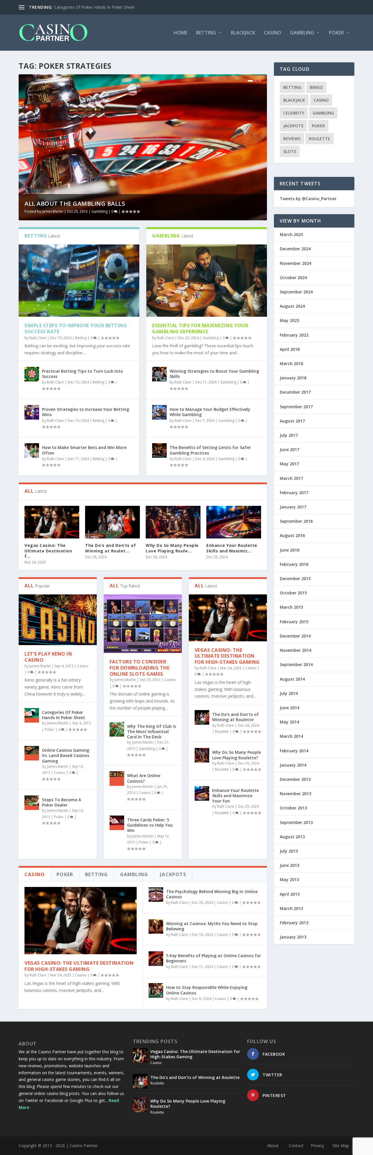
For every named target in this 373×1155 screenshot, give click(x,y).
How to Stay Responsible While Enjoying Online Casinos (206, 990)
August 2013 (292, 836)
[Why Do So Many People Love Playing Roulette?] (173, 522)
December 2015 (295, 578)
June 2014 (289, 707)
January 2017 (293, 507)
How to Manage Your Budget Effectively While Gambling (210, 411)
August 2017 (292, 421)
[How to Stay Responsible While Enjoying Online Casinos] (156, 990)
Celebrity (293, 113)
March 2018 (291, 363)
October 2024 (293, 277)
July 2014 (289, 693)
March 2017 (291, 478)
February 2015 (294, 621)
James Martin (52, 211)
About (273, 1145)
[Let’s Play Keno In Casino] (58, 619)
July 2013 (289, 851)
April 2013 (290, 894)
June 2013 (289, 865)
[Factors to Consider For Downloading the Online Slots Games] (143, 623)
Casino (272, 33)
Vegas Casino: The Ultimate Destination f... (48, 551)
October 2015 (293, 593)
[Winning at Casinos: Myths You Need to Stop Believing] (156, 926)
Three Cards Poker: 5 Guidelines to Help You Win (150, 825)
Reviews (291, 138)
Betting (206, 33)
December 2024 (295, 248)
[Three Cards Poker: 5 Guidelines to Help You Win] (117, 823)
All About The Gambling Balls (74, 203)
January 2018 (293, 378)
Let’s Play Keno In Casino (48, 657)
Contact (296, 1145)
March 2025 (291, 234)
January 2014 (293, 765)
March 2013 (291, 908)
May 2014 (289, 722)
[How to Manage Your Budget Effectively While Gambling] (159, 412)
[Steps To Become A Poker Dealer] (31, 802)
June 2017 (289, 449)
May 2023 (289, 320)
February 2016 (294, 564)
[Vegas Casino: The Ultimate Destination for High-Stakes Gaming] (51, 522)
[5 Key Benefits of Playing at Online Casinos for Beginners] (156, 958)
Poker (336, 33)
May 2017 (289, 463)
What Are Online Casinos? (143, 778)
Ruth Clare (37, 337)
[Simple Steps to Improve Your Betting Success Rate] (79, 280)
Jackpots (293, 125)
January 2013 (293, 937)
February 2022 (294, 335)
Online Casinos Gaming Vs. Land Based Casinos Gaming (65, 755)
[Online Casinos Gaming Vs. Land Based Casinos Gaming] (31, 753)
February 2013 (294, 922)
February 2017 (294, 492)
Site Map (340, 1145)
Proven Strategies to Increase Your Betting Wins (85, 411)
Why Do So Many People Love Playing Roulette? (236, 754)
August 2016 (292, 535)
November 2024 (295, 263)
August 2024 (292, 306)
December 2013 (295, 779)
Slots (289, 151)
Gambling (302, 33)
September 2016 (296, 521)
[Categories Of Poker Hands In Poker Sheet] (31, 715)
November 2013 (295, 793)
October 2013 (293, 808)
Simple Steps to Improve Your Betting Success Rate (75, 328)
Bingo (316, 87)
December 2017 (295, 392)
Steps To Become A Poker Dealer (61, 802)
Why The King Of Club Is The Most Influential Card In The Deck (151, 731)
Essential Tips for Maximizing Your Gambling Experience (200, 328)
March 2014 (291, 736)
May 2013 (289, 879)
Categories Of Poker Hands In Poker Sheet (94, 7)
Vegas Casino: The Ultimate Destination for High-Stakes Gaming (227, 656)
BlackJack (243, 33)
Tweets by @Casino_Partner (308, 198)
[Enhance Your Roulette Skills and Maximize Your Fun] (233, 522)
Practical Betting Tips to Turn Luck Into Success (82, 373)
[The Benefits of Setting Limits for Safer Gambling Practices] (159, 450)
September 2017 (296, 406)
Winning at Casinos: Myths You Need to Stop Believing (212, 926)
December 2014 (295, 636)
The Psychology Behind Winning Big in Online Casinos (212, 894)
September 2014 (296, 664)
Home (180, 33)
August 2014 (292, 679)
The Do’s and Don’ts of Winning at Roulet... (110, 548)
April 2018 (290, 349)
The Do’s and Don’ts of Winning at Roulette (235, 717)
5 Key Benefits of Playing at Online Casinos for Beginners (213, 958)
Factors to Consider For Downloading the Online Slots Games (140, 668)
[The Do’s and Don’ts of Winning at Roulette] (112, 522)
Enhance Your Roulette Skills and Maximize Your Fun (235, 796)
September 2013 (296, 822)
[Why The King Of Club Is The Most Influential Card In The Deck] (117, 729)
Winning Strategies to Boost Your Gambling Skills (214, 373)
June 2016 (289, 550)
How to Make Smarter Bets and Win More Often (84, 450)
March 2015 (291, 607)
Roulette (222, 731)
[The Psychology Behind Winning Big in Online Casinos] (156, 894)
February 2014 (294, 750)
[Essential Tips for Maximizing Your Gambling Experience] (206, 280)
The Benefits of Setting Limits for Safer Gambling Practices (210, 450)
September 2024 (296, 292)
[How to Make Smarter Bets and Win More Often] (31, 450)
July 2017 (289, 435)
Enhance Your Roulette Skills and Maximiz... (231, 548)
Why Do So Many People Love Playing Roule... (172, 548)
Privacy (317, 1145)
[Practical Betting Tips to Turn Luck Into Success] (31, 374)
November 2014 (295, 650)
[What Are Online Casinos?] (117, 778)
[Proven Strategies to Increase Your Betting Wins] (31, 412)
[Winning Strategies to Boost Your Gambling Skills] (159, 374)
